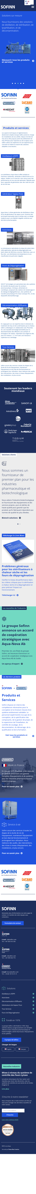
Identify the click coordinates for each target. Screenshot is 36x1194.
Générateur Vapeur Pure (12, 194)
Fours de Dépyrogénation (13, 265)
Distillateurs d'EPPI (10, 156)
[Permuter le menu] (32, 7)
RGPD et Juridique (6, 1146)
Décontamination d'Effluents (14, 305)
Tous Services (8, 347)
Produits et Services (11, 697)
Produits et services (16, 128)
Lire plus (5, 1089)
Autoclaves (7, 229)
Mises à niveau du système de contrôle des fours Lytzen (17, 1073)
